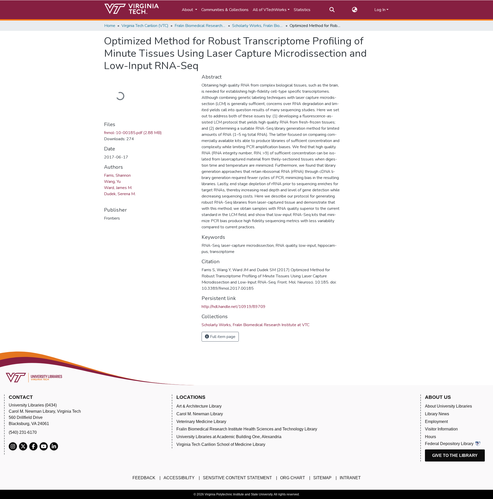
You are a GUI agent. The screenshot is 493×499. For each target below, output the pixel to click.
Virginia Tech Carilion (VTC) (144, 26)
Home (109, 26)
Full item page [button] (222, 337)
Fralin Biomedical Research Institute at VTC (200, 26)
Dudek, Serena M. (120, 194)
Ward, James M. (118, 188)
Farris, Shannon (117, 175)
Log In (379, 10)
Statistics (302, 10)
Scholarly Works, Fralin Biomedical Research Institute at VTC (257, 26)
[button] (354, 10)
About (188, 10)
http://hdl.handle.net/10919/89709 (234, 306)
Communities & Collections (225, 10)
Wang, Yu (112, 181)
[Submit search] (332, 10)
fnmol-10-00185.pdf (133, 133)
